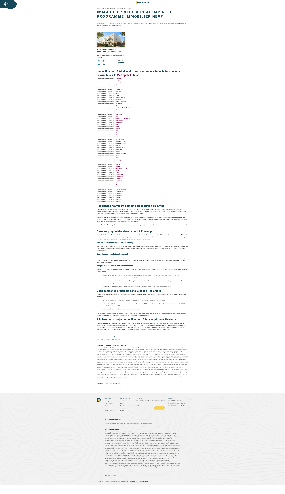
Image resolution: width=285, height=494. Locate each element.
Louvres (160, 364)
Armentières (119, 83)
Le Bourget (141, 363)
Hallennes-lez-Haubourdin (123, 108)
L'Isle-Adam (133, 361)
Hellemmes (119, 114)
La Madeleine (119, 120)
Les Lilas (120, 364)
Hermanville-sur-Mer (110, 361)
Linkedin (122, 410)
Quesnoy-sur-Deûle (121, 160)
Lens (117, 364)
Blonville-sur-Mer (184, 349)
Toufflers (118, 183)
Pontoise (116, 369)
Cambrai (163, 351)
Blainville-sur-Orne (175, 349)
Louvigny (155, 364)
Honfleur (127, 361)
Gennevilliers (100, 359)
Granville (134, 359)
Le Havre (151, 363)
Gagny (181, 358)
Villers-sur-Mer (157, 376)
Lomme (118, 135)
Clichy (128, 353)
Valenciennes (100, 376)
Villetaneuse (164, 376)
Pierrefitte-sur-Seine (101, 369)
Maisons (106, 386)
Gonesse (116, 359)
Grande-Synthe (128, 359)
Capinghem (119, 89)
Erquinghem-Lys (120, 97)
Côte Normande (110, 354)
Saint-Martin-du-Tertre (113, 373)
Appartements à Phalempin (103, 339)
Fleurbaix (146, 358)
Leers (117, 127)
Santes (118, 170)
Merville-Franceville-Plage (128, 366)
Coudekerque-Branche (120, 354)
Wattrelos (118, 197)
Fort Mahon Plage (170, 358)
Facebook (122, 406)
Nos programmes (109, 401)
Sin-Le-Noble (119, 174)
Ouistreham (171, 368)
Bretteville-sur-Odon (134, 351)
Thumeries (119, 181)
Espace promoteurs (109, 410)
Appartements (100, 386)
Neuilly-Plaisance (126, 368)
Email (138, 405)
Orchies (166, 368)
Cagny (155, 351)
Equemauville (173, 356)
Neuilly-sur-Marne (134, 368)
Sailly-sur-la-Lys (112, 371)
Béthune (165, 349)
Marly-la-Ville (100, 366)
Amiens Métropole (124, 348)
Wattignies (119, 195)
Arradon (167, 432)
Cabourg (141, 351)
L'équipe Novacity (109, 403)
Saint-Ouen (140, 373)
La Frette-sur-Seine (167, 361)
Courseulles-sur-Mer (136, 354)
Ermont (98, 358)
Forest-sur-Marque (161, 358)
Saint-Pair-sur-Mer (147, 373)
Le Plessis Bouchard (183, 363)
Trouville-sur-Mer (177, 374)
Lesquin (118, 129)
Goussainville (121, 359)
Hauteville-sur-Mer (168, 359)
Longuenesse (147, 364)
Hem (117, 116)
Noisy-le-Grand (154, 368)
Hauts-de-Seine (176, 359)
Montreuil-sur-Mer (183, 366)
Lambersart (119, 122)
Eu (126, 358)
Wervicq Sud (119, 199)
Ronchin (118, 162)
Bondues (118, 87)
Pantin (176, 368)
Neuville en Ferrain (143, 368)
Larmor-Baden (172, 448)
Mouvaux (118, 152)
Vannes (117, 376)
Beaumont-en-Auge (145, 349)
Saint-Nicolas (128, 373)
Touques (160, 374)
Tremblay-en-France (109, 465)
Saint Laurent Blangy (121, 371)
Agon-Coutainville (106, 348)
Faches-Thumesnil (121, 102)
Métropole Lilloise (121, 8)
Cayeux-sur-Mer (114, 353)
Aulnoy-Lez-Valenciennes (141, 433)
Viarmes (126, 376)
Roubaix (118, 166)
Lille (117, 131)
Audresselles (106, 349)
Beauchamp (138, 349)
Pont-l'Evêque (110, 369)
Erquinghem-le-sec (105, 358)
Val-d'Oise (184, 374)
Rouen (98, 371)
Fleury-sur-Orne (152, 358)
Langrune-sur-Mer (118, 363)
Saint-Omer (134, 373)
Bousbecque (172, 435)
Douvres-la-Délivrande (118, 356)
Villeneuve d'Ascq (139, 376)
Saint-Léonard (177, 371)
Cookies (118, 481)
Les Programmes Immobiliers (108, 8)
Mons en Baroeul (152, 366)
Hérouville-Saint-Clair (120, 361)
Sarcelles (99, 374)
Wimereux (119, 378)
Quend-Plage (139, 369)
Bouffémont (111, 351)
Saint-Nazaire (122, 373)
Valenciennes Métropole (109, 376)
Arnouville (160, 348)
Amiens (118, 348)
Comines (118, 91)
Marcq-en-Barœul (121, 141)
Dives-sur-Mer (182, 354)
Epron (168, 356)
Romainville (161, 369)
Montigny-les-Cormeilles (168, 366)
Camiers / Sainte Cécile (170, 351)
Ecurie (143, 356)
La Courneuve (159, 361)
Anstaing (118, 81)
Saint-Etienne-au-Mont (168, 371)
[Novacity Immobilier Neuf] (142, 2)
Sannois (182, 373)
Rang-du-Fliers (155, 369)
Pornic (119, 369)
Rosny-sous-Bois (176, 369)
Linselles (118, 133)
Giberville (105, 359)
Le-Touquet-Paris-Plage (106, 364)
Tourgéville (170, 374)
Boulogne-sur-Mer (119, 351)
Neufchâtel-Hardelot (116, 368)
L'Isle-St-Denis (140, 361)
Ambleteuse (113, 348)
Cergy (120, 353)
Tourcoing (118, 185)
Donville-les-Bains (105, 356)
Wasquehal (119, 193)
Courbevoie (128, 354)
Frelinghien (119, 104)
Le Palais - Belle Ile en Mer (172, 363)
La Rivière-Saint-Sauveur (102, 363)
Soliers (125, 374)
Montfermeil (159, 366)
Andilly (131, 348)
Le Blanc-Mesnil (135, 363)
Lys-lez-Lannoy (120, 139)
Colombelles (141, 353)
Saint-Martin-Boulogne (102, 373)
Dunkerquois (139, 356)
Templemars (119, 177)
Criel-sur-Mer (145, 354)
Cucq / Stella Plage (155, 354)
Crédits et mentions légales (110, 481)
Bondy (106, 351)
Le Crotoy (147, 363)
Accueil (98, 8)
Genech (118, 106)
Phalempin (126, 457)
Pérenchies (119, 158)
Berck (161, 349)
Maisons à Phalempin (115, 339)
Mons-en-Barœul (120, 147)
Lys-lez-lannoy (165, 364)
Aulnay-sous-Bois (114, 349)
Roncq (118, 164)
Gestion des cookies (124, 481)
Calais (159, 351)
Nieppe (118, 156)
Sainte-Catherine (176, 373)
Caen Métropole (150, 351)
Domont (98, 356)
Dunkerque (132, 356)
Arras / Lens (172, 348)
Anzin (144, 348)
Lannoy (118, 124)
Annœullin (118, 79)
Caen (145, 351)
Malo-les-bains (172, 364)
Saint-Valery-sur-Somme (158, 373)
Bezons (169, 349)
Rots (181, 369)
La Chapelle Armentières (149, 361)
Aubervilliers (100, 349)
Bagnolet (120, 349)
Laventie (129, 363)
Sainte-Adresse (168, 373)
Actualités (122, 401)
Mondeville (145, 366)
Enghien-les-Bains (154, 356)
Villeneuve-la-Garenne (148, 376)
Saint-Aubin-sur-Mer (152, 371)
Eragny (185, 356)
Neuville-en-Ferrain (121, 154)
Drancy (124, 356)
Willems (118, 202)
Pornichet (124, 369)
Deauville (166, 354)
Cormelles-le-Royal (168, 353)
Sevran (115, 374)
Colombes (146, 353)
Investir (106, 406)
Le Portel (99, 364)
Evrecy (129, 358)
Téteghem (145, 374)
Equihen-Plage (180, 356)
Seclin (117, 172)
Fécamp (142, 358)
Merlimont (114, 366)
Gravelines (139, 359)
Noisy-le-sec (161, 368)
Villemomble (131, 376)
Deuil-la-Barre (172, 354)
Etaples (124, 358)
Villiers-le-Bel (171, 376)
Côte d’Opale (176, 353)
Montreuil (176, 366)
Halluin (118, 110)
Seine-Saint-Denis (109, 374)
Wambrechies (119, 191)
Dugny (128, 356)
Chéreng (124, 353)
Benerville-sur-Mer (155, 349)
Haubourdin (119, 112)
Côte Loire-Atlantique (102, 354)
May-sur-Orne (117, 453)
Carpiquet (108, 353)
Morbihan (105, 368)
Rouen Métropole (104, 371)
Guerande (165, 445)
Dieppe (177, 354)
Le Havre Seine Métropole (160, 363)
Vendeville (119, 187)
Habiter (106, 408)
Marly (186, 364)
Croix (117, 93)
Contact (122, 403)
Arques (164, 348)
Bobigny (98, 351)
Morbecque (119, 149)
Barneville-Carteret (127, 349)
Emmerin (148, 356)
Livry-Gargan (136, 364)
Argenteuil (148, 348)
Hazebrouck (183, 359)
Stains (128, 374)
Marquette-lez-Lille (121, 143)
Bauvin (118, 85)
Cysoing (118, 95)
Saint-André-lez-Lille (121, 168)
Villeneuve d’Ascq (121, 189)
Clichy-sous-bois (133, 353)
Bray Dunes (126, 351)
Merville (118, 145)
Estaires (118, 99)
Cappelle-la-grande (101, 353)
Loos (117, 137)
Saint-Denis (159, 371)
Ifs (130, 361)
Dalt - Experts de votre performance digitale (139, 481)
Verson (140, 465)
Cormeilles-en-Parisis (159, 353)
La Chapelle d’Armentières (123, 118)
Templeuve (119, 179)
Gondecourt (110, 359)
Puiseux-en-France (131, 369)
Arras (168, 348)
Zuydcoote (124, 378)
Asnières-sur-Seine (180, 348)
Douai (111, 356)
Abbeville (99, 348)
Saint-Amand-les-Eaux (131, 371)
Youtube (122, 408)
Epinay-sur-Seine (163, 356)
